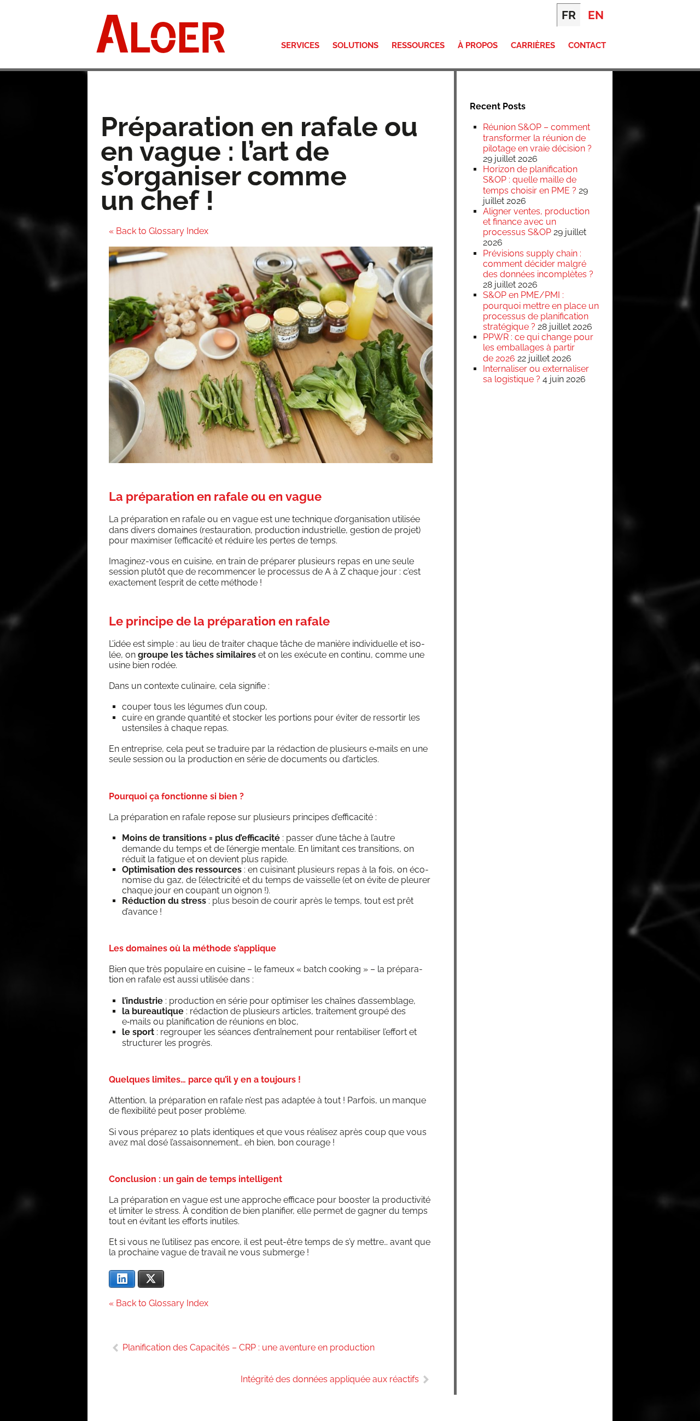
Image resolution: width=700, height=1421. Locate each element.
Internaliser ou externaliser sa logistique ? (536, 374)
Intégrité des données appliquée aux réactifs (330, 1379)
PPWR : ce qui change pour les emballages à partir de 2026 (538, 347)
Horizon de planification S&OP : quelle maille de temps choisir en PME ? (530, 179)
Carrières (533, 45)
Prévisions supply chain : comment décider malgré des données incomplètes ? (538, 263)
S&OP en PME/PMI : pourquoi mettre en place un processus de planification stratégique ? (541, 311)
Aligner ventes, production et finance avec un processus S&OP (536, 221)
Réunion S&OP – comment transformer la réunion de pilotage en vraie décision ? (537, 137)
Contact (587, 45)
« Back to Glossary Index (158, 231)
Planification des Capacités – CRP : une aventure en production (248, 1347)
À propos (478, 45)
